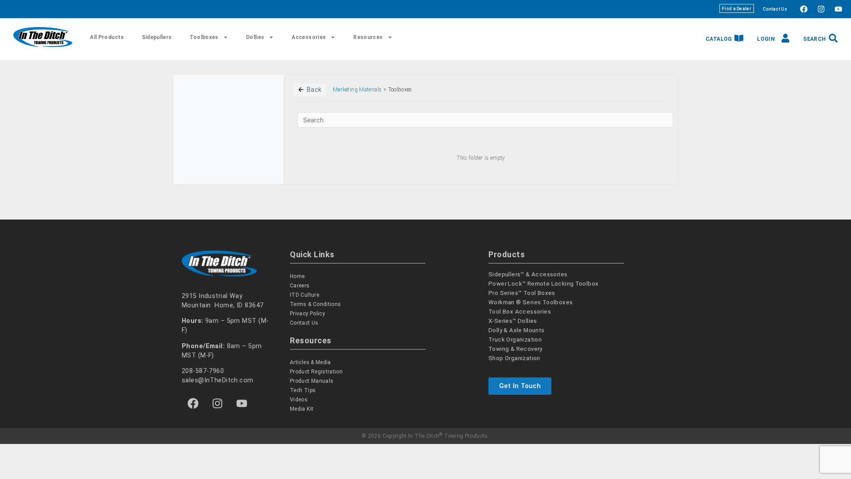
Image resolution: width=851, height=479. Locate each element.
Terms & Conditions (315, 304)
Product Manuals (311, 381)
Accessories (309, 37)
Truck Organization (515, 339)
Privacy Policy (307, 313)
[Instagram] (820, 8)
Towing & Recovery (515, 349)
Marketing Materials (357, 89)
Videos (299, 400)
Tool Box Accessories (519, 311)
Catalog (719, 39)
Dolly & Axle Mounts (516, 330)
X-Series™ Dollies (512, 321)
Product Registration (316, 372)
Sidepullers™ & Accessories (527, 274)
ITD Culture (304, 295)
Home (297, 276)
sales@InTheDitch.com (218, 380)
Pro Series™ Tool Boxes (521, 293)
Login (766, 39)
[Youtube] (838, 8)
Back (314, 89)
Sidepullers (157, 37)
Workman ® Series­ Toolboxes (530, 302)
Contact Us (775, 9)
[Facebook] (803, 8)
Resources (368, 37)
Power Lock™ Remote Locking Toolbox (543, 283)
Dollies (255, 37)
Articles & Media (310, 362)
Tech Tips (303, 390)
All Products (107, 37)
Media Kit (301, 409)
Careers (300, 286)
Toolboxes (204, 37)
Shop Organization (514, 358)
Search (814, 39)
